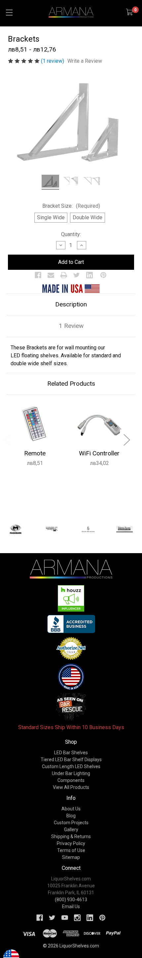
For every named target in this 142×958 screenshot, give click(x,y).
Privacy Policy (71, 843)
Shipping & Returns (71, 836)
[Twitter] (76, 275)
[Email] (51, 275)
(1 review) (53, 61)
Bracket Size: (71, 206)
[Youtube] (64, 917)
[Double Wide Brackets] (91, 182)
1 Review (71, 326)
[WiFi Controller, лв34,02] (99, 424)
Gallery (71, 829)
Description (71, 304)
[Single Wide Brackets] (71, 182)
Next (126, 439)
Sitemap (71, 857)
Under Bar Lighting (71, 773)
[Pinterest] (103, 275)
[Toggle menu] (9, 12)
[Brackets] (50, 182)
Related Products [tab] (71, 383)
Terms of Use (71, 850)
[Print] (63, 275)
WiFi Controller (99, 453)
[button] (71, 598)
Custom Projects (71, 822)
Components (71, 780)
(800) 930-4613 (71, 899)
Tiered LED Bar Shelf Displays (71, 759)
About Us (71, 808)
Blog (71, 815)
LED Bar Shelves (71, 752)
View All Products (71, 787)
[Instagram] (77, 917)
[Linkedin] (89, 275)
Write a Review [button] (84, 61)
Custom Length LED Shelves (71, 766)
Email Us (71, 906)
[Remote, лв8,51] (35, 424)
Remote (35, 453)
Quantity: (71, 234)
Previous (7, 439)
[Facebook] (38, 275)
